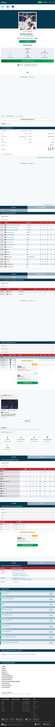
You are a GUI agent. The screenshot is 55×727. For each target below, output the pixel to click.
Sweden (2, 701)
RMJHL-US (29, 232)
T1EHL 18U (29, 229)
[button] (27, 41)
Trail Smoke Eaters (10, 234)
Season (14, 563)
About (34, 703)
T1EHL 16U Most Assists (17, 570)
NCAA (28, 237)
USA (25, 139)
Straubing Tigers (25, 38)
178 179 (21, 65)
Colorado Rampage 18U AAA (12, 229)
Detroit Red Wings (26, 703)
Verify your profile (5, 693)
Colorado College (9, 237)
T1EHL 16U (29, 225)
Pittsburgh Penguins (26, 709)
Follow (27, 41)
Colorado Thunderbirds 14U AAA (13, 225)
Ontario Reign (9, 247)
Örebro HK (8, 252)
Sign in (45, 2)
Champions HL (21, 291)
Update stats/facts (28, 119)
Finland (2, 707)
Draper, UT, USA (22, 136)
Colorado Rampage (10, 232)
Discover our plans (27, 61)
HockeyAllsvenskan (31, 256)
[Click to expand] (53, 506)
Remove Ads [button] (32, 77)
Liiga (28, 249)
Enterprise (35, 714)
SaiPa (7, 249)
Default (13, 207)
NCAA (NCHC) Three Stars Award (19, 574)
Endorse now (7, 441)
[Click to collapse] (53, 213)
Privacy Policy (35, 707)
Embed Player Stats (48, 204)
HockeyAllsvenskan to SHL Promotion (20, 579)
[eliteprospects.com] (4, 2)
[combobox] (1, 219)
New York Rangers (26, 707)
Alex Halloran (8, 154)
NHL (13, 701)
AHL (27, 247)
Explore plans (27, 382)
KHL (12, 703)
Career (34, 716)
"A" (14, 244)
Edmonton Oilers (25, 705)
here (29, 693)
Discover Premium (27, 545)
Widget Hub (35, 701)
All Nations (3, 710)
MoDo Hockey (9, 256)
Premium (51, 145)
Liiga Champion (16, 581)
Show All (27, 421)
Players (13, 503)
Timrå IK (8, 254)
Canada (2, 703)
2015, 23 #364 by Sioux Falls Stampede (15, 654)
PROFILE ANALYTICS (31, 65)
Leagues (13, 457)
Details (51, 593)
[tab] (14, 207)
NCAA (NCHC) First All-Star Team (19, 573)
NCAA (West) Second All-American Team (21, 575)
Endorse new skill (6, 432)
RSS (34, 712)
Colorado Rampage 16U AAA (12, 227)
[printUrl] (27, 72)
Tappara (8, 259)
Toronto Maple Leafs (26, 710)
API (33, 710)
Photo (34, 709)
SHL (27, 252)
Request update (49, 157)
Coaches (13, 210)
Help (34, 705)
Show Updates (27, 45)
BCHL (28, 234)
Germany (3, 709)
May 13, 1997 (23, 130)
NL (12, 710)
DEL (32, 38)
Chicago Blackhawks (26, 701)
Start (2, 116)
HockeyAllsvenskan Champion (19, 578)
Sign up (40, 2)
